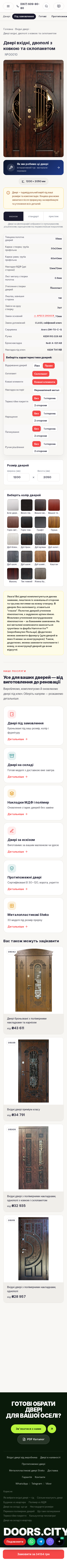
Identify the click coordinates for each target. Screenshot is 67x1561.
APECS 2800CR (45, 316)
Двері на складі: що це (15, 1506)
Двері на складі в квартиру (17, 1520)
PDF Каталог (35, 1439)
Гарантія (27, 1477)
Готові (42, 16)
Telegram (36, 1483)
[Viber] (50, 1541)
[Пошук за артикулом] (46, 6)
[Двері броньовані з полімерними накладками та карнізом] (34, 990)
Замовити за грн (33, 1554)
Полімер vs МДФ (37, 1502)
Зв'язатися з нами (28, 1428)
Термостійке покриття (14, 1515)
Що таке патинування (48, 1511)
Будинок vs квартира (14, 1502)
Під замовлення (24, 16)
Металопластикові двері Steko (27, 1470)
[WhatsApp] (31, 1541)
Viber (49, 1483)
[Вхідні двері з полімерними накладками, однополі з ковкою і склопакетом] (34, 1168)
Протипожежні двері (33, 1464)
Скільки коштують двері (50, 1497)
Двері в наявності (50, 1457)
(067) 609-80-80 (29, 6)
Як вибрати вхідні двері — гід (18, 1497)
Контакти (40, 1477)
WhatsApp (22, 1483)
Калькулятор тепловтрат (42, 1515)
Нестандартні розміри (41, 1506)
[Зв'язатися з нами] (52, 1429)
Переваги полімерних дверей (18, 1511)
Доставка (53, 1470)
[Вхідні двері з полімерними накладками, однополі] (34, 1259)
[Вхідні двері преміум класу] (34, 1079)
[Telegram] (41, 1541)
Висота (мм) (44, 471)
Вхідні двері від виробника (22, 1457)
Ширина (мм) (13, 471)
